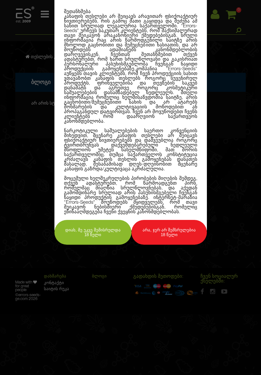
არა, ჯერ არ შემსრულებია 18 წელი (169, 232)
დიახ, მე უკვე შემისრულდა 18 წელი (93, 232)
